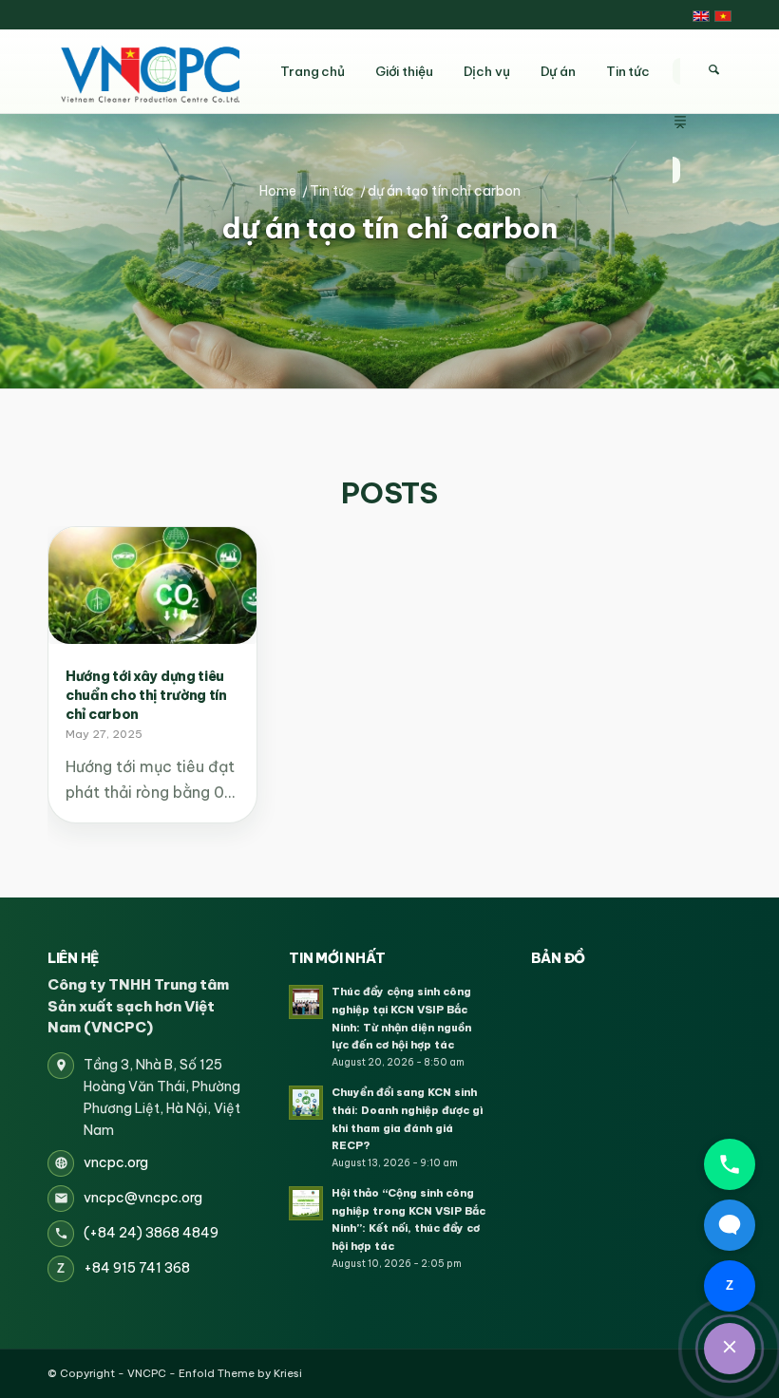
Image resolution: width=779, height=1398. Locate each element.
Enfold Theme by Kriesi (240, 1373)
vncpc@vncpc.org (143, 1197)
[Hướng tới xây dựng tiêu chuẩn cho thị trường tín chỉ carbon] (152, 585)
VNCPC (146, 1373)
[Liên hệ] (729, 1348)
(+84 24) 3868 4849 (151, 1232)
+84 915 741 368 (137, 1267)
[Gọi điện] (729, 1164)
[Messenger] (729, 1225)
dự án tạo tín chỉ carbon (389, 228)
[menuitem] (680, 71)
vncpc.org (116, 1162)
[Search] (713, 70)
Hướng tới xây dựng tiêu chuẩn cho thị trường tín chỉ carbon (146, 695)
